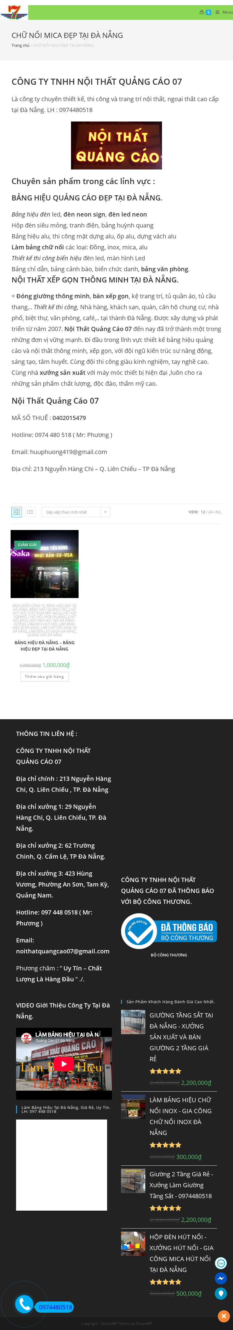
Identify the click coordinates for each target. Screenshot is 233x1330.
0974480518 (55, 1307)
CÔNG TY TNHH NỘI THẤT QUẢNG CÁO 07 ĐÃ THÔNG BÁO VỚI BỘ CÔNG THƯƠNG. (167, 891)
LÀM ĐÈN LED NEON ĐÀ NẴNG (52, 631)
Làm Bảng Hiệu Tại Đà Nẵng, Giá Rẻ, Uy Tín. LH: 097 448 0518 (66, 1109)
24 (210, 512)
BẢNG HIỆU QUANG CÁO (48, 609)
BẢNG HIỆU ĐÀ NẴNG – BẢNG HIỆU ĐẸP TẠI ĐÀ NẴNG (45, 646)
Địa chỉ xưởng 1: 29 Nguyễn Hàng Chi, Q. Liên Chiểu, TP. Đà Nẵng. (61, 817)
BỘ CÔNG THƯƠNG (169, 955)
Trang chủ (20, 45)
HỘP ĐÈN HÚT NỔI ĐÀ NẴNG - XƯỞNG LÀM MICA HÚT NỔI (45, 622)
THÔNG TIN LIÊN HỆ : (46, 734)
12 (203, 512)
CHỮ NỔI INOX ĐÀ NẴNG (47, 616)
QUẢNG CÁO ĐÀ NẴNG (44, 635)
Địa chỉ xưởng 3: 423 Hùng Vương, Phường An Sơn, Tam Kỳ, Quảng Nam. (62, 884)
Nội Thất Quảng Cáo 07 (98, 329)
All (218, 512)
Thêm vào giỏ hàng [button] (44, 676)
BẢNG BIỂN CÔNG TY (28, 605)
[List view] (30, 512)
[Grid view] (17, 512)
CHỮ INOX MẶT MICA (44, 613)
